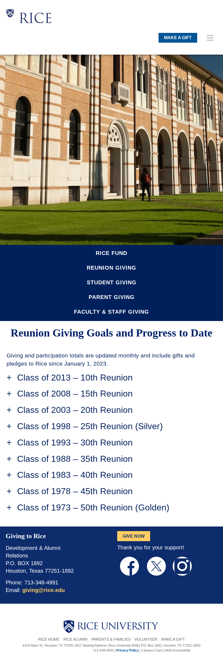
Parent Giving (112, 297)
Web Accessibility (178, 650)
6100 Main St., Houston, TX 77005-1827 (52, 645)
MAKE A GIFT (178, 37)
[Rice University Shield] (10, 18)
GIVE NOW (134, 536)
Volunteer (145, 639)
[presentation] (35, 9)
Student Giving (112, 282)
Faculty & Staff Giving (111, 312)
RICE (35, 19)
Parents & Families (111, 639)
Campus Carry (152, 650)
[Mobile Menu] (210, 37)
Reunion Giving (111, 268)
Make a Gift (173, 639)
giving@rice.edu (43, 590)
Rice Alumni (75, 639)
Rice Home (49, 639)
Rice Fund (111, 253)
